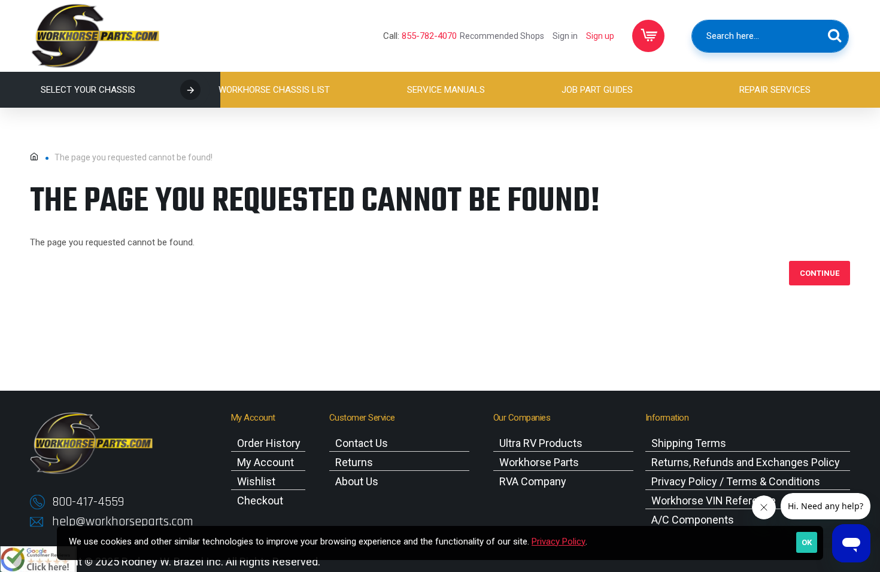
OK (807, 542)
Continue (819, 273)
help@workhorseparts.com (122, 521)
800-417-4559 (88, 502)
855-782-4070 (429, 36)
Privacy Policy (558, 541)
